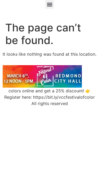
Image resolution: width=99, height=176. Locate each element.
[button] (49, 4)
